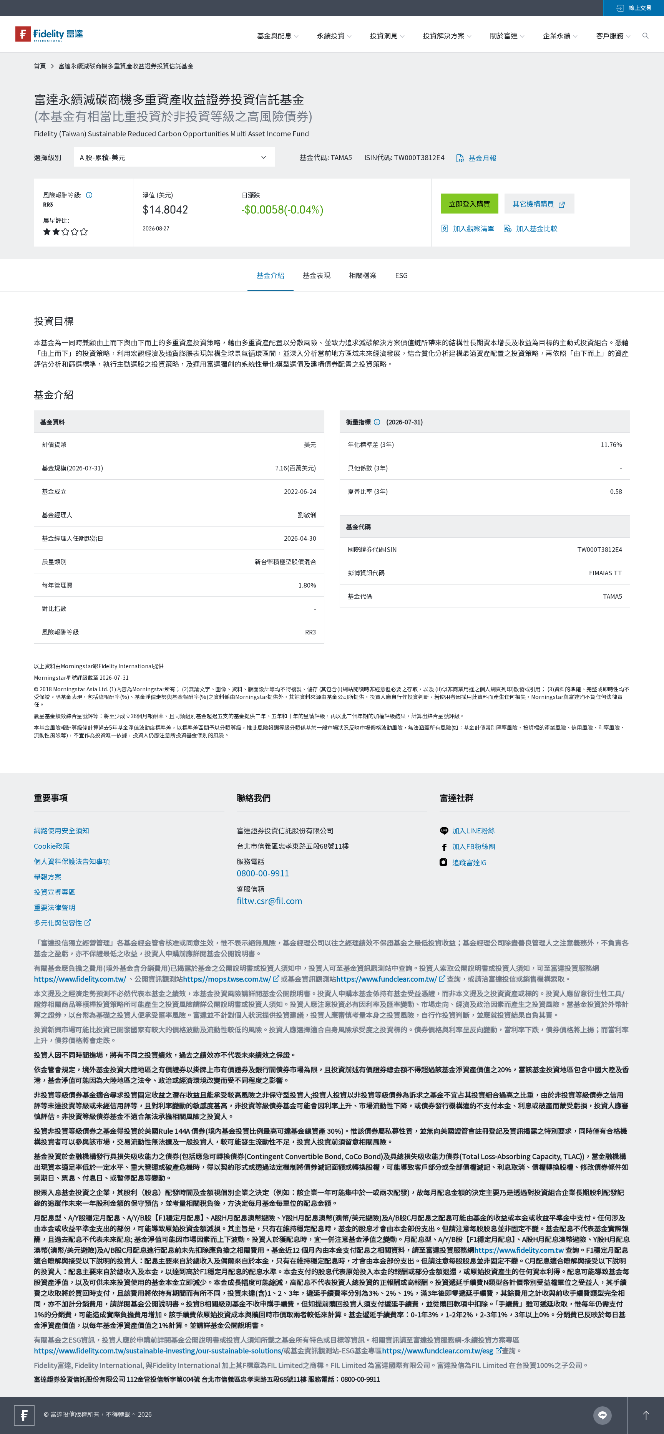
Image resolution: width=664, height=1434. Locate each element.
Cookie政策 (52, 846)
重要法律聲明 (54, 907)
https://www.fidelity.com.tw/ (80, 979)
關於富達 (504, 35)
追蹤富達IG (469, 862)
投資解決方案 (444, 35)
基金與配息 (275, 35)
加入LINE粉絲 (473, 830)
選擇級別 (47, 157)
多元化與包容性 (58, 922)
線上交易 (639, 7)
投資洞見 (384, 35)
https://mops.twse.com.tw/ (227, 979)
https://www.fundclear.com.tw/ (386, 979)
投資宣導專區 (54, 892)
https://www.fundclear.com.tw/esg (437, 1350)
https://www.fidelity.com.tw (519, 1250)
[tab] (270, 275)
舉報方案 (47, 876)
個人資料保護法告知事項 (72, 861)
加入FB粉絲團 (473, 846)
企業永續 (557, 35)
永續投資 (331, 35)
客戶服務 (610, 35)
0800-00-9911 (263, 872)
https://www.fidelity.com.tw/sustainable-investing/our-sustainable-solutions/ (159, 1350)
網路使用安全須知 (61, 830)
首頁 (40, 65)
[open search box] (645, 34)
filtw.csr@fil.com (269, 900)
